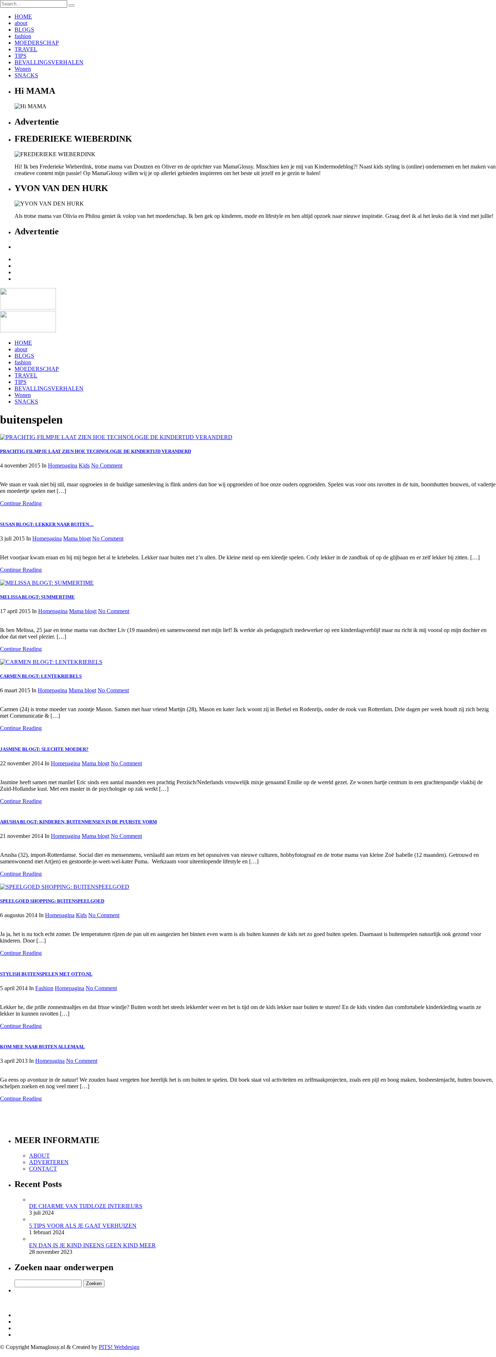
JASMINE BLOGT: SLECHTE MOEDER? (44, 749)
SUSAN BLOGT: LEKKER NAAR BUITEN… (47, 524)
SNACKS (26, 75)
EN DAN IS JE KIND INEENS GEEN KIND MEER (92, 1245)
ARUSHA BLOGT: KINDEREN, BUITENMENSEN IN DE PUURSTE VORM (78, 822)
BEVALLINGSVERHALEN (49, 62)
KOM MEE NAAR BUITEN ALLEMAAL (42, 1046)
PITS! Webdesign (119, 1347)
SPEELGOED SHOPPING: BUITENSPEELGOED (52, 901)
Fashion (44, 988)
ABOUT (39, 1156)
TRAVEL (26, 49)
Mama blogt (77, 538)
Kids (84, 465)
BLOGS (24, 30)
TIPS (21, 56)
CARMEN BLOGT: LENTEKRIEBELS (41, 676)
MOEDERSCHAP (37, 43)
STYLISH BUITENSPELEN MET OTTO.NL (46, 974)
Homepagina (62, 465)
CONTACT (43, 1169)
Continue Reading (21, 503)
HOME (23, 16)
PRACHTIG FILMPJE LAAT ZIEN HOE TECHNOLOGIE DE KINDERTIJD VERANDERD (95, 451)
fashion (23, 36)
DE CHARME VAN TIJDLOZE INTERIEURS (85, 1206)
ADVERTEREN (49, 1162)
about (21, 23)
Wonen (23, 69)
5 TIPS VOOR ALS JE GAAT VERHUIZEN (83, 1226)
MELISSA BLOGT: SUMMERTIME (37, 597)
